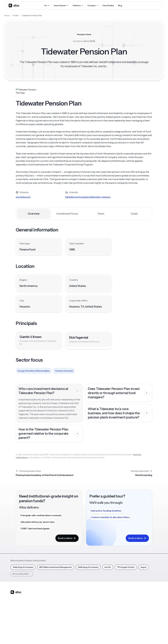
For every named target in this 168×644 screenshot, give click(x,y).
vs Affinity (77, 619)
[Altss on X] (13, 613)
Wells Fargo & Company (23, 567)
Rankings (121, 596)
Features (54, 600)
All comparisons (79, 596)
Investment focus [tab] (67, 213)
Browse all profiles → (22, 574)
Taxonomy (121, 619)
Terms (123, 637)
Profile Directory (124, 600)
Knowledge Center (103, 614)
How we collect (146, 600)
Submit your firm (146, 619)
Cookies (132, 637)
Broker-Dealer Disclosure (148, 637)
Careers (142, 614)
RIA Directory (122, 605)
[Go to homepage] (13, 5)
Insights (98, 600)
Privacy (115, 637)
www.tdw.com (23, 197)
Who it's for (55, 605)
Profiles (15, 15)
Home (7, 15)
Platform (54, 596)
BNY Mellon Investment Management (55, 567)
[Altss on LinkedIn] (20, 613)
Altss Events (101, 610)
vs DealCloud (78, 623)
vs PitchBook (78, 605)
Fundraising (55, 610)
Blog (97, 596)
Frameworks (122, 623)
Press (141, 610)
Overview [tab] (34, 213)
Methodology (145, 605)
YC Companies (123, 610)
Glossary (120, 614)
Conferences (100, 605)
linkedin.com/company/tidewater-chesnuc (87, 197)
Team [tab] (100, 213)
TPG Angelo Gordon (126, 567)
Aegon (143, 567)
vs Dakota (77, 614)
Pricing (53, 614)
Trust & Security (102, 637)
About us (143, 596)
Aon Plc (107, 567)
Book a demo (65, 538)
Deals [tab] (134, 213)
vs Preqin (76, 600)
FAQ (96, 619)
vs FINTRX (77, 610)
